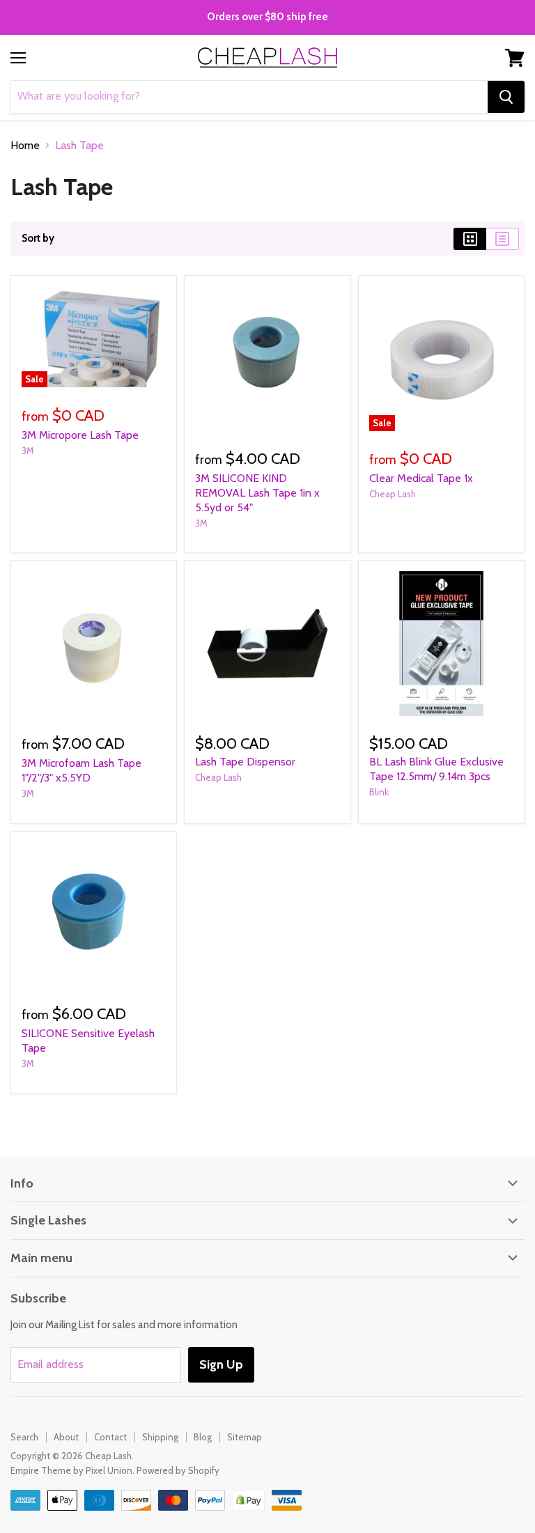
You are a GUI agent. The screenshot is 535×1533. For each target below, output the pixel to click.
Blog (203, 1436)
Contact (110, 1436)
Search (24, 1436)
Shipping (160, 1436)
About (66, 1436)
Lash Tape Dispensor (245, 761)
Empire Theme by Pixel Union (71, 1470)
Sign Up (221, 1364)
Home (25, 145)
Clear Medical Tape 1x (421, 478)
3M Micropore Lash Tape (80, 435)
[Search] (506, 97)
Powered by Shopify (178, 1470)
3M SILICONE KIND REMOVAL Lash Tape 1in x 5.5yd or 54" (257, 493)
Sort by (38, 238)
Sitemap (244, 1436)
